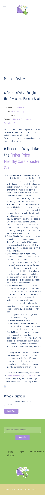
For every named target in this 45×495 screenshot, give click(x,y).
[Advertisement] (22, 44)
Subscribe (22, 437)
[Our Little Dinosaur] (22, 10)
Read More (11, 411)
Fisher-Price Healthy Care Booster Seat (21, 161)
